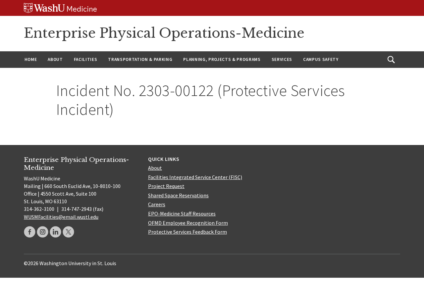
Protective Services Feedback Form (187, 231)
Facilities (85, 59)
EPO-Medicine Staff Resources (182, 213)
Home (31, 59)
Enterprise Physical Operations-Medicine (164, 33)
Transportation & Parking (140, 59)
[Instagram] (42, 232)
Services (282, 59)
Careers (156, 204)
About (55, 59)
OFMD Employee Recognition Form (188, 222)
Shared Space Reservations (178, 195)
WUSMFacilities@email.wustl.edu (61, 217)
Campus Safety (321, 59)
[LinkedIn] (55, 232)
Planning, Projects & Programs (221, 59)
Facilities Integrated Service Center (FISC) (195, 177)
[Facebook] (29, 232)
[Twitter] (68, 232)
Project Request (166, 186)
